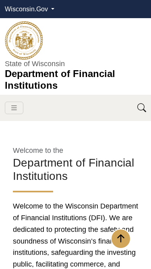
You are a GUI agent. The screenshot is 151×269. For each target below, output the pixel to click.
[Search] (141, 108)
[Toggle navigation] (14, 108)
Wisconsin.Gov (27, 9)
